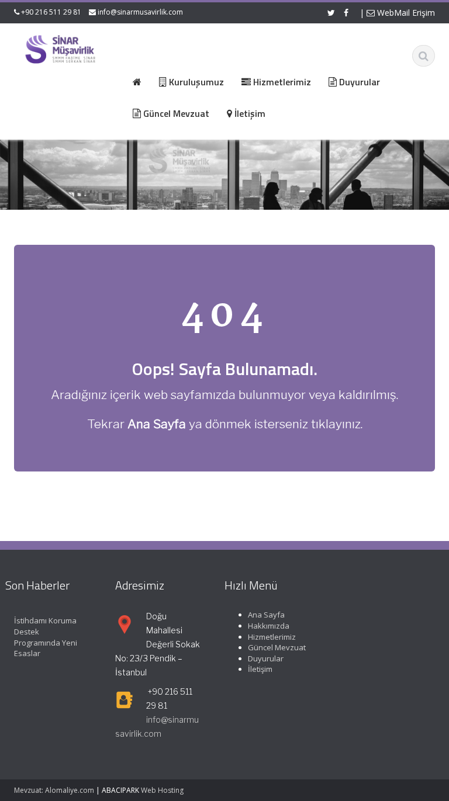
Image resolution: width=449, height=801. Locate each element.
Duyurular (266, 658)
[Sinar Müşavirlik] (60, 49)
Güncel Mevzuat (277, 647)
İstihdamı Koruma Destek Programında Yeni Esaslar (45, 636)
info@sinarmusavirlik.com (140, 12)
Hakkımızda (268, 625)
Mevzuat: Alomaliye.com (54, 790)
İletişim (260, 669)
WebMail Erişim (405, 12)
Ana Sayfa (266, 614)
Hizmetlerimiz (272, 637)
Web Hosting (162, 790)
